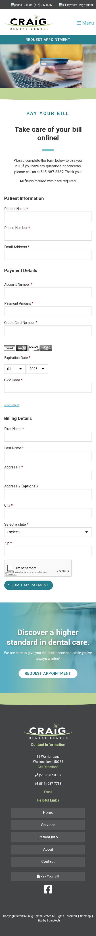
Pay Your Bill (86, 4)
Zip (8, 543)
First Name (14, 429)
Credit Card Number (20, 323)
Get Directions (48, 767)
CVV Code (13, 380)
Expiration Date (17, 358)
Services (48, 825)
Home (48, 812)
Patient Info (48, 837)
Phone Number (17, 228)
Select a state (16, 524)
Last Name (14, 448)
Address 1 (13, 467)
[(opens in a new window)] (48, 890)
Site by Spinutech (49, 920)
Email (48, 792)
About (48, 849)
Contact (48, 861)
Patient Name (16, 209)
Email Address (16, 247)
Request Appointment (48, 40)
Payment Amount (18, 303)
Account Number (18, 284)
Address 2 (21, 486)
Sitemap (85, 916)
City (8, 505)
